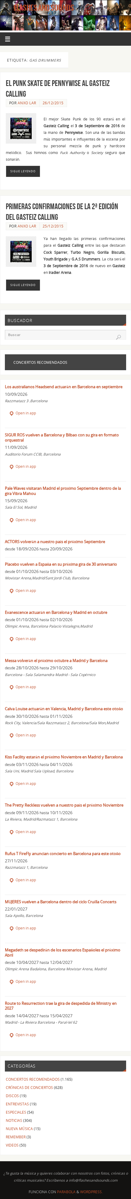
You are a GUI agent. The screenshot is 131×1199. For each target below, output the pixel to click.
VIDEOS (12, 1145)
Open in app (25, 413)
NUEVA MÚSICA (19, 1128)
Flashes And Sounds (44, 8)
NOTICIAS (14, 1120)
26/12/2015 (53, 103)
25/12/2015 (53, 226)
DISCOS (12, 1095)
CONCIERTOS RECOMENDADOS (33, 1079)
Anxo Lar (27, 103)
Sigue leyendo (23, 171)
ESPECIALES (16, 1112)
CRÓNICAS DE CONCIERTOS (29, 1087)
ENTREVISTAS (17, 1103)
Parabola (66, 1191)
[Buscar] (118, 337)
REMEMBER (16, 1136)
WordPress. (91, 1191)
